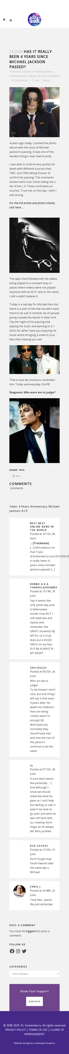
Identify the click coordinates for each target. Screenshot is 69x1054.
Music (33, 76)
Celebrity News (43, 71)
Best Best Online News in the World (42, 527)
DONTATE (34, 1001)
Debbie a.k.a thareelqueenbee (43, 585)
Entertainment (18, 76)
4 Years (24, 506)
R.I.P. (25, 511)
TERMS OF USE (38, 1030)
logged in (32, 931)
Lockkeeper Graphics (44, 1043)
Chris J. (36, 886)
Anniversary (38, 506)
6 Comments (20, 80)
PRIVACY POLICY (15, 1030)
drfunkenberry (50, 76)
